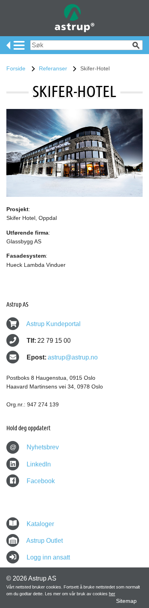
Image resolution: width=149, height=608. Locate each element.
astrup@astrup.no (73, 357)
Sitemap (126, 601)
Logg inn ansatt (48, 557)
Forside (15, 68)
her (112, 593)
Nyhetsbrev (34, 447)
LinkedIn (38, 464)
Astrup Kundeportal (53, 324)
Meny (15, 45)
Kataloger (40, 524)
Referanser (53, 68)
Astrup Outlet (44, 540)
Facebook (40, 481)
